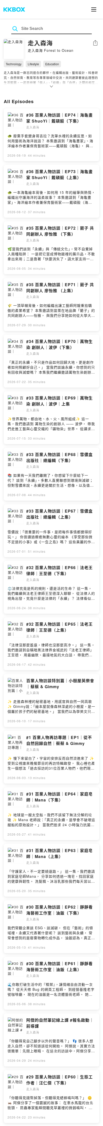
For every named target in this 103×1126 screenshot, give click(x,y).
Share (95, 43)
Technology (14, 64)
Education (52, 64)
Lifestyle (33, 64)
